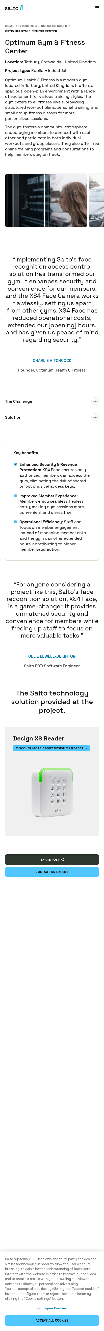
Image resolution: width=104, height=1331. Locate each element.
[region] (52, 1291)
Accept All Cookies (52, 1320)
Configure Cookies (52, 1308)
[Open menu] (97, 7)
